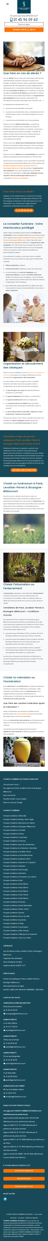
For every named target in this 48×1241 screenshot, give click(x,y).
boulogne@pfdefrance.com (17, 1014)
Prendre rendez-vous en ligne (14, 799)
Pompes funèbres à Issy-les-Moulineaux (19, 844)
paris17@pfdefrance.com (15, 1063)
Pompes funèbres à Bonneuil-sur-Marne (19, 823)
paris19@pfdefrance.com (15, 1080)
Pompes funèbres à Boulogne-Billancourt (19, 826)
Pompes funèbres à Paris (13, 880)
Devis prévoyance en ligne (13, 986)
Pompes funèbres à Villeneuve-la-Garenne (20, 934)
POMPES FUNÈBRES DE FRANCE (22, 1214)
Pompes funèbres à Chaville (14, 830)
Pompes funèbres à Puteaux (14, 902)
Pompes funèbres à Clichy (13, 834)
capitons (33, 412)
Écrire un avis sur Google (12, 802)
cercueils (26, 412)
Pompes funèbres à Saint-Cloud (15, 909)
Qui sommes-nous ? (11, 784)
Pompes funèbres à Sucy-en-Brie (16, 916)
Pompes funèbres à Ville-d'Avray (16, 931)
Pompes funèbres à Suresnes (14, 920)
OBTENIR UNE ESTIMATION (24, 470)
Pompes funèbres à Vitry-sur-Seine (17, 938)
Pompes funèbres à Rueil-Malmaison (17, 905)
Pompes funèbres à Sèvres (13, 913)
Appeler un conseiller (24, 1171)
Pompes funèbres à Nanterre (14, 873)
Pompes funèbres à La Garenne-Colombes (20, 848)
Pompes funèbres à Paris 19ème (15, 898)
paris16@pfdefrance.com (15, 1047)
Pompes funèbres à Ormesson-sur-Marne (19, 877)
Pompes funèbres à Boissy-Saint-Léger (18, 819)
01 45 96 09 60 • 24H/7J (25, 1238)
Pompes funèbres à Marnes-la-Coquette (19, 862)
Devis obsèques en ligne (12, 962)
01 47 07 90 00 (11, 1027)
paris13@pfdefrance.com (15, 1030)
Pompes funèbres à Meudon (14, 866)
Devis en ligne (24, 24)
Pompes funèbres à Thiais (13, 923)
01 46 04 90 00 (11, 1010)
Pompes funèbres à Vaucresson (15, 927)
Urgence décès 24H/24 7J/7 (14, 965)
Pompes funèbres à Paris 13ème (15, 887)
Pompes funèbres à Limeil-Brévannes (17, 855)
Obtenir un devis (24, 1179)
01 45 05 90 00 (11, 1043)
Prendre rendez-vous (24, 1186)
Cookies (21, 1218)
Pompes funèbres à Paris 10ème (15, 884)
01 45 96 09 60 (26, 20)
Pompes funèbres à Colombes (15, 837)
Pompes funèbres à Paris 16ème (15, 891)
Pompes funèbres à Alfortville (14, 816)
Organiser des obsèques (12, 958)
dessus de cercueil (23, 414)
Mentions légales (32, 1218)
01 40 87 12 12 (11, 1093)
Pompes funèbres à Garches (14, 841)
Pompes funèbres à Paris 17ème (15, 895)
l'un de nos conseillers (20, 178)
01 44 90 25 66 (11, 1060)
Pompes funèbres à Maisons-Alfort (16, 859)
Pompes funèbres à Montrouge (15, 870)
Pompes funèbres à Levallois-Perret (17, 852)
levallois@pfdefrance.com (16, 1097)
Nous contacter (9, 795)
